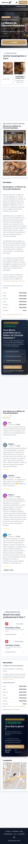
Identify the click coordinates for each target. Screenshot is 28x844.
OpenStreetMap (17, 788)
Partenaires (15, 831)
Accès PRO (21, 834)
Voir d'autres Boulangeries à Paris (13, 314)
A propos (8, 831)
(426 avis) (12, 28)
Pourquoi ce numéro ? (8, 679)
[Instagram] (14, 837)
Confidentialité (8, 834)
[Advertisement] (14, 104)
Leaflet (10, 788)
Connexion (23, 2)
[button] (14, 774)
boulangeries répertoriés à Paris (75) (13, 281)
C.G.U (15, 834)
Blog (21, 831)
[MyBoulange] (7, 2)
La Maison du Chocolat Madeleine (16, 706)
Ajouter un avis (8, 570)
